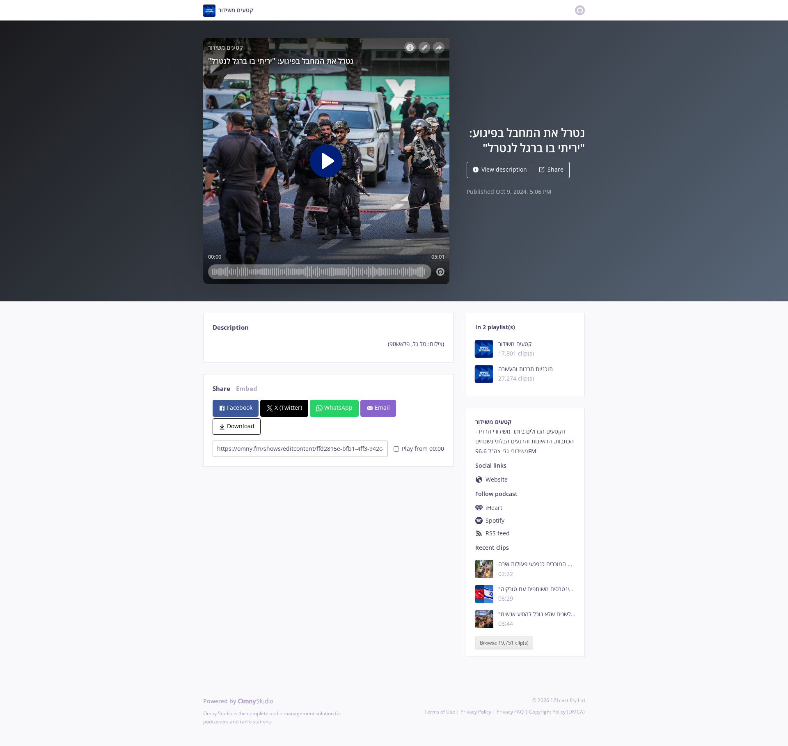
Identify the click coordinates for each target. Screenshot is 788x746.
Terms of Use (439, 711)
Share (555, 169)
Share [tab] (221, 388)
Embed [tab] (246, 388)
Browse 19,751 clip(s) (504, 642)
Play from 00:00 (423, 448)
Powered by (220, 701)
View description (504, 169)
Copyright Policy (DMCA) (557, 711)
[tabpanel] (328, 344)
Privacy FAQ (510, 711)
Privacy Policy (475, 711)
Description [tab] (231, 327)
